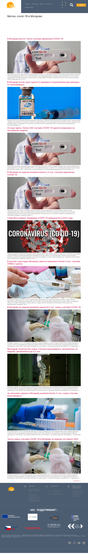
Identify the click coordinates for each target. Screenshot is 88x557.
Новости (27, 4)
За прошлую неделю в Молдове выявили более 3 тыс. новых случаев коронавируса (42, 394)
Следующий (77, 480)
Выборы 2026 (29, 7)
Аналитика (35, 4)
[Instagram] (65, 5)
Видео (42, 4)
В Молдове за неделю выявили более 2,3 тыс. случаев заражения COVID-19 (40, 173)
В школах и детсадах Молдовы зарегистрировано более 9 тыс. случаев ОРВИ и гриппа (43, 262)
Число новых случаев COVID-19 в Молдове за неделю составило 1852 (42, 439)
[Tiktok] (62, 7)
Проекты (48, 4)
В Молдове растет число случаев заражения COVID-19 (35, 38)
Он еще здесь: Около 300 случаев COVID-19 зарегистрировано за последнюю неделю (41, 129)
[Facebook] (62, 2)
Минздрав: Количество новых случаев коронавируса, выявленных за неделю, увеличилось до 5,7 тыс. (42, 350)
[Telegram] (62, 5)
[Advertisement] (44, 28)
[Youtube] (65, 2)
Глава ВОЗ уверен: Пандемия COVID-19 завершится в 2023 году (40, 218)
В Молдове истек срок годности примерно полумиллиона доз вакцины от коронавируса (43, 83)
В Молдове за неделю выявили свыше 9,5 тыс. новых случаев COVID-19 (44, 307)
